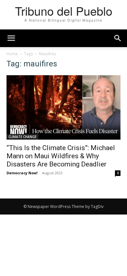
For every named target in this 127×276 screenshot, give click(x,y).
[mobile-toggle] (11, 38)
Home (12, 54)
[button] (118, 38)
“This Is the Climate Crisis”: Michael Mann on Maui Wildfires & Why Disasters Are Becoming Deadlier (61, 156)
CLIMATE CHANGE (22, 136)
